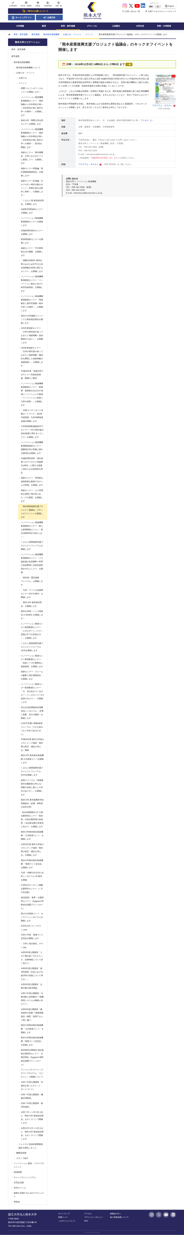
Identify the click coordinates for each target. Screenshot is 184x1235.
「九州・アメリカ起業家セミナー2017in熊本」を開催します (31, 593)
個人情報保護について (119, 1217)
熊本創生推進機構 (51, 34)
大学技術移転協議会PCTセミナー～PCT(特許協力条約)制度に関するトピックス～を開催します (32, 431)
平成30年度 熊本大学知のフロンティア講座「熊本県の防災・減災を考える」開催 (32, 744)
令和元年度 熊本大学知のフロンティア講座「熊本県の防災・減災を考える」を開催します (32, 849)
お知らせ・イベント (72, 34)
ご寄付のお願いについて (37, 11)
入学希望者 (13, 4)
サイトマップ (64, 1214)
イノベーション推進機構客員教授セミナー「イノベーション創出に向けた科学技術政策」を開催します (31, 283)
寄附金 (16, 1202)
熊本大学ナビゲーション (27, 42)
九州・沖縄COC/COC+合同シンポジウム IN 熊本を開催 (32, 876)
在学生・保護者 (26, 4)
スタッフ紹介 (22, 1158)
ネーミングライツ (23, 17)
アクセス (145, 120)
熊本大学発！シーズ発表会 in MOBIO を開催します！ (31, 615)
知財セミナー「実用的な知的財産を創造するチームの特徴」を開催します (31, 481)
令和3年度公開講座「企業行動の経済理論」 (31, 986)
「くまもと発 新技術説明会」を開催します (32, 202)
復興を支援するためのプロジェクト (28, 1195)
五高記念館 (18, 1182)
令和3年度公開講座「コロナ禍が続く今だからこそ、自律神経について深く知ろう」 (31, 957)
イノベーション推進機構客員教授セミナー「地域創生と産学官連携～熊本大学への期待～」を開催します (31, 303)
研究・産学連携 (68, 26)
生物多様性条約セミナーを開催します (31, 232)
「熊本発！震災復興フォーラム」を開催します (31, 581)
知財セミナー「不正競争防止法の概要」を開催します (31, 251)
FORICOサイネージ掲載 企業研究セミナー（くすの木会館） (32, 888)
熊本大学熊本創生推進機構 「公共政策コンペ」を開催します (32, 835)
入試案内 (116, 26)
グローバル (92, 26)
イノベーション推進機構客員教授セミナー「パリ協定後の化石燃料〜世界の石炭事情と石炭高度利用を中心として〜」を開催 (31, 563)
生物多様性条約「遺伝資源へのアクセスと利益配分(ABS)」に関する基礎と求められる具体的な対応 (31, 465)
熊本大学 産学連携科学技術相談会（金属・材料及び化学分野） (32, 803)
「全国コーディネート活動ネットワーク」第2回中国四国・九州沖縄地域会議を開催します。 (31, 415)
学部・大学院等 (164, 26)
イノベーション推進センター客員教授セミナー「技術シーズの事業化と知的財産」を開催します (31, 661)
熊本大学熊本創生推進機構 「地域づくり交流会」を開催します (32, 864)
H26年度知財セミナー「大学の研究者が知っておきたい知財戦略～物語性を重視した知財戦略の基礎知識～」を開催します (31, 357)
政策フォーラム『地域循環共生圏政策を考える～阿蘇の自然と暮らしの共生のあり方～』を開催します (31, 787)
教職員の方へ (115, 1214)
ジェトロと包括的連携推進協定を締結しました (30, 1146)
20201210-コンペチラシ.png (30, 928)
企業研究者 (48, 4)
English (169, 6)
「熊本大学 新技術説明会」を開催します (31, 604)
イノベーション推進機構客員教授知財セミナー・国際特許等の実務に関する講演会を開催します (31, 447)
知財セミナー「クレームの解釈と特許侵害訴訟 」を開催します (32, 675)
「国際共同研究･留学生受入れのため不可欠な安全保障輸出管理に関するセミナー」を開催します (31, 265)
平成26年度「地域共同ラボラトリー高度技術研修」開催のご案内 (31, 374)
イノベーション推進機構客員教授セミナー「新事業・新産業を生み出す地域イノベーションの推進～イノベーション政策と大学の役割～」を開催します (31, 394)
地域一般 (58, 4)
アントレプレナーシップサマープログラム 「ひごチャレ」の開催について (32, 1073)
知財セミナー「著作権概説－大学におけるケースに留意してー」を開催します (31, 157)
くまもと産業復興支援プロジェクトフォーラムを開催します (31, 545)
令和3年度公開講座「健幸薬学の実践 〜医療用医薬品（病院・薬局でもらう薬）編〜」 (32, 1014)
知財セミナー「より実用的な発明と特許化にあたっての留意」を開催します (31, 495)
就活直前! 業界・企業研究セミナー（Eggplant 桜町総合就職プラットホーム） (32, 903)
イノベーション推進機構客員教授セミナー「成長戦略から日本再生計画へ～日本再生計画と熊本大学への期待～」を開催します (31, 106)
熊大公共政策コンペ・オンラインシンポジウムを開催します (31, 917)
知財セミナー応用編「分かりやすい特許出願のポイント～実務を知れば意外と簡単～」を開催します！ (31, 188)
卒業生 (37, 4)
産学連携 (35, 34)
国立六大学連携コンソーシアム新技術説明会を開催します (31, 319)
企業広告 (51, 17)
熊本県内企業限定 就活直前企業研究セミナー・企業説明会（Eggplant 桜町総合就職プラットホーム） (32, 1057)
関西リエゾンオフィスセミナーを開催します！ (31, 90)
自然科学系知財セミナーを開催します (31, 211)
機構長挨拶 (21, 1153)
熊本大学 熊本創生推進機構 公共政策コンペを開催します (32, 759)
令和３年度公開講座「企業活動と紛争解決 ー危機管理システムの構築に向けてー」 (32, 998)
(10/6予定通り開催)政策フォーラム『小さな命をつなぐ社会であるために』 (31, 728)
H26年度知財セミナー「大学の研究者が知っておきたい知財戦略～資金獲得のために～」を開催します (31, 335)
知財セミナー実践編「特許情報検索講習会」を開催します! (31, 172)
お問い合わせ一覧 (131, 11)
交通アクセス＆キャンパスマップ (160, 11)
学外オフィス (19, 1188)
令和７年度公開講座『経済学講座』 (31, 1105)
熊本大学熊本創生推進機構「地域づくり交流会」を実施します (31, 1041)
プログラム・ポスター (162, 105)
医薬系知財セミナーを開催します (31, 241)
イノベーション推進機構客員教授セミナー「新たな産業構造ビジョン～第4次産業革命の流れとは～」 (31, 529)
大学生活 (140, 26)
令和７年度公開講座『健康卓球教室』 (31, 1096)
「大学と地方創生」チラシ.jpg (31, 945)
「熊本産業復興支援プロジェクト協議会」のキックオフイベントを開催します (31, 511)
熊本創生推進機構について (28, 67)
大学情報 (20, 26)
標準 (151, 7)
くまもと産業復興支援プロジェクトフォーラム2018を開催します (31, 647)
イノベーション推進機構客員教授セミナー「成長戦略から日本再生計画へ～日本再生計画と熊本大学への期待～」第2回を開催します (31, 138)
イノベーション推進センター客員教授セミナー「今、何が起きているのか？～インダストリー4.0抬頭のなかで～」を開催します (32, 693)
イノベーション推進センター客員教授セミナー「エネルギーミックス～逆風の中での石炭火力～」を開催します (31, 631)
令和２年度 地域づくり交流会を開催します (31, 936)
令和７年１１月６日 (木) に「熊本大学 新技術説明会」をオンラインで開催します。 (32, 1117)
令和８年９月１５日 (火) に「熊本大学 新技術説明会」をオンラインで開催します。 (32, 1133)
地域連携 (17, 1172)
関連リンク (63, 1217)
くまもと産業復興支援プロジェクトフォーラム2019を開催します (31, 771)
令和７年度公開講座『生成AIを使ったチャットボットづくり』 (31, 1085)
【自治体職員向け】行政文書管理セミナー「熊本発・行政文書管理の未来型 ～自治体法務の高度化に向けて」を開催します (32, 819)
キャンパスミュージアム (24, 1177)
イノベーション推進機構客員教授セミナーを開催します (31, 221)
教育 (44, 26)
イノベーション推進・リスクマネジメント (28, 1165)
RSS (86, 1221)
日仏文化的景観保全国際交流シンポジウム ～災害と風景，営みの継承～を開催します (32, 712)
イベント (89, 34)
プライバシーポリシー (93, 1217)
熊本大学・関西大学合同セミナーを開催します (31, 122)
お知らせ (22, 78)
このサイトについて (66, 1221)
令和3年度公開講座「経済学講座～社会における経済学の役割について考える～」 (31, 973)
